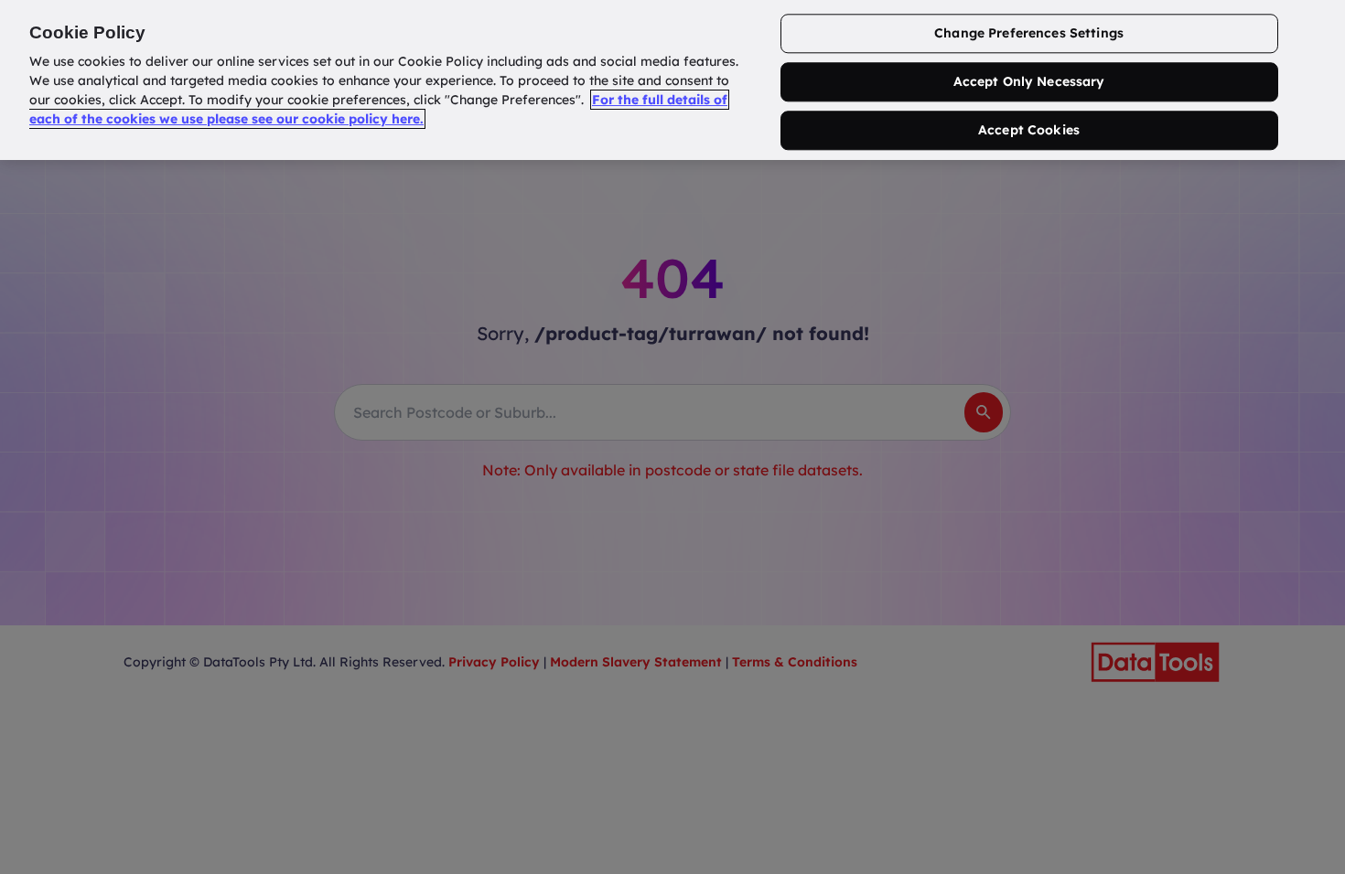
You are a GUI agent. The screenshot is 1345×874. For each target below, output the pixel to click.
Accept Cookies (1029, 130)
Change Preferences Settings (1029, 34)
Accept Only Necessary (1029, 82)
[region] (672, 80)
